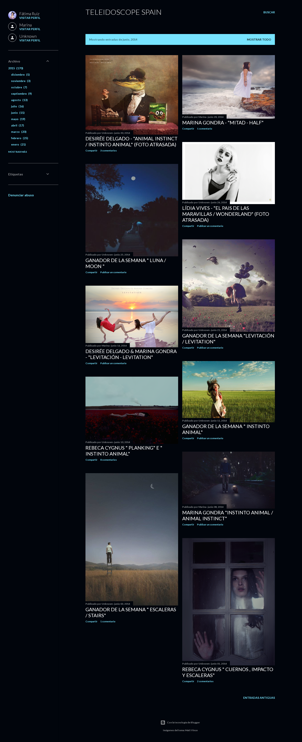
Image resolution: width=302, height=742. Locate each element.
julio (17, 106)
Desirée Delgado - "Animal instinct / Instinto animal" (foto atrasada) (131, 141)
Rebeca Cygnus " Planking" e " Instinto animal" (123, 451)
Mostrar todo (259, 39)
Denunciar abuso (21, 195)
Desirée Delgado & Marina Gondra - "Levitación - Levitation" (131, 354)
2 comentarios (205, 681)
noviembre (20, 81)
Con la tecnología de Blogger (183, 722)
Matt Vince (191, 730)
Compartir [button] (91, 150)
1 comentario (204, 128)
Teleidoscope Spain (123, 11)
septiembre (21, 93)
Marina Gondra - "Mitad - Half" (223, 122)
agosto (19, 100)
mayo (17, 119)
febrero (19, 138)
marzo (18, 131)
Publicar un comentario (210, 225)
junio (17, 112)
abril (17, 125)
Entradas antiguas (259, 697)
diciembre (20, 74)
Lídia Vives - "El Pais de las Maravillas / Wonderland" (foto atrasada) (225, 214)
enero (18, 144)
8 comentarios (108, 459)
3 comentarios (108, 150)
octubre (18, 87)
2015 (15, 68)
